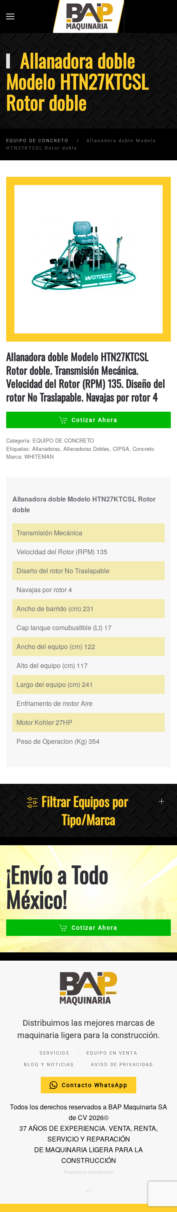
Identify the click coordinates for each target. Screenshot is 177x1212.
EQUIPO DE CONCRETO (63, 440)
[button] (10, 16)
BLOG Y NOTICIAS (49, 1064)
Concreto (143, 448)
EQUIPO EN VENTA (111, 1053)
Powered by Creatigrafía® (88, 1172)
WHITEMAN (39, 456)
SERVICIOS (55, 1053)
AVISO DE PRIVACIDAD (122, 1064)
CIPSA (121, 448)
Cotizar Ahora (95, 420)
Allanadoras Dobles (86, 448)
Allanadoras (46, 448)
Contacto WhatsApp (95, 1085)
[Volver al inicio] (88, 16)
